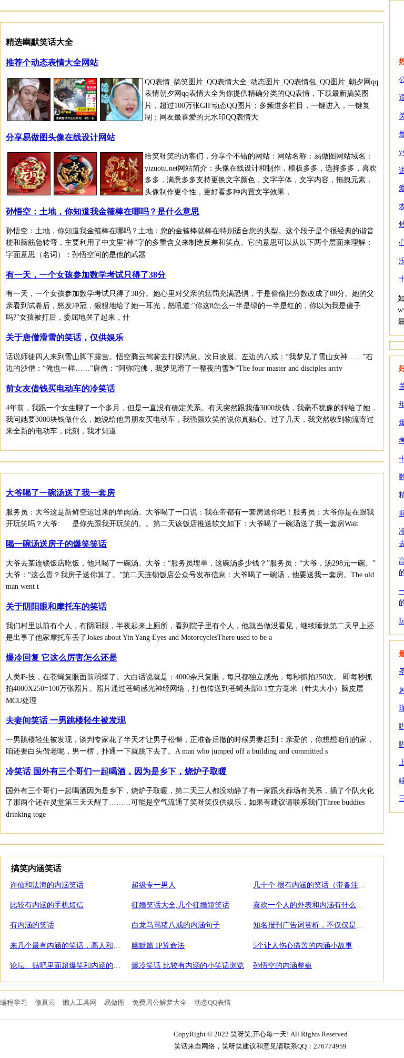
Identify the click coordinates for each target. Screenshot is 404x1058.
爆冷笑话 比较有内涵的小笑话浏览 (188, 966)
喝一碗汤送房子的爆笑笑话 (56, 543)
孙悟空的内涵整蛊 (282, 966)
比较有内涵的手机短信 (47, 905)
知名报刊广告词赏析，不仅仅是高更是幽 (319, 925)
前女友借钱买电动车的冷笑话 (60, 388)
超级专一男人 (154, 885)
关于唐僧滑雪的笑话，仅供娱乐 (65, 337)
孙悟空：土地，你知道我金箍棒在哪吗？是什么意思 (102, 211)
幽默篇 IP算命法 (158, 946)
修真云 (45, 1002)
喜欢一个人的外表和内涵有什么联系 (312, 905)
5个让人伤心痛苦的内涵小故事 (302, 946)
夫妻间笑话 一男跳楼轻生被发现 (66, 720)
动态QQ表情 (212, 1002)
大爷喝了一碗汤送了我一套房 (60, 492)
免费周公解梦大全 (159, 1002)
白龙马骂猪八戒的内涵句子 (176, 925)
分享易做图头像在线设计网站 (60, 137)
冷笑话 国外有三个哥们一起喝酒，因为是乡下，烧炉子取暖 (116, 771)
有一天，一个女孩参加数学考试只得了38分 (86, 274)
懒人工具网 (80, 1002)
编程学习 (13, 1002)
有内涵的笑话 (32, 925)
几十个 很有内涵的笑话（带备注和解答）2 (322, 885)
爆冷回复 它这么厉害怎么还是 (61, 657)
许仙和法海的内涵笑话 (47, 885)
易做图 (114, 1002)
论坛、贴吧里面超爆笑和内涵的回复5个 (74, 966)
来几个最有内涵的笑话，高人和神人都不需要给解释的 (98, 946)
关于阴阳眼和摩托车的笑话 (56, 606)
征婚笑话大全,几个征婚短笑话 (180, 905)
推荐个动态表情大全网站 (52, 62)
